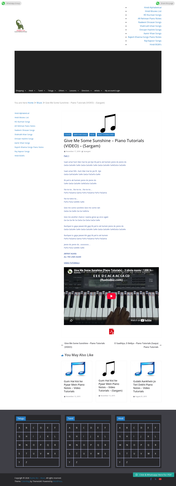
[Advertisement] (88, 69)
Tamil (40, 90)
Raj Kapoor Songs (152, 40)
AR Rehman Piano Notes (149, 18)
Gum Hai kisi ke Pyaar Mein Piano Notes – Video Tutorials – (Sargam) (110, 385)
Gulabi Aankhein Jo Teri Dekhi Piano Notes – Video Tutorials (144, 386)
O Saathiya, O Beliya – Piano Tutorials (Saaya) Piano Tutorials (136, 345)
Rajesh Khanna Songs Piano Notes (144, 37)
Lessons (72, 90)
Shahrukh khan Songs (150, 26)
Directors (85, 90)
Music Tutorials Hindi (106, 135)
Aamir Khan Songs (152, 33)
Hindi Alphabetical (152, 7)
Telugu (50, 90)
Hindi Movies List (153, 11)
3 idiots (67, 135)
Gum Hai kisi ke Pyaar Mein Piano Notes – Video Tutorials (74, 386)
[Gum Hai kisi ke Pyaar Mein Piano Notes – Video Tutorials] (76, 362)
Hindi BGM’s (155, 44)
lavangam (87, 151)
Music (92, 135)
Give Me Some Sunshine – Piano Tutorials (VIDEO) (84, 345)
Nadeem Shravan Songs (149, 22)
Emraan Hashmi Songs (150, 29)
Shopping (20, 90)
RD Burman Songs (152, 14)
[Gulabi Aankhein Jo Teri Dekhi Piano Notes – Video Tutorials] (146, 362)
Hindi (31, 90)
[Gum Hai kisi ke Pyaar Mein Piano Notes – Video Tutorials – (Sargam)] (111, 362)
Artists (97, 90)
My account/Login (112, 90)
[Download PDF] (111, 330)
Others (61, 90)
